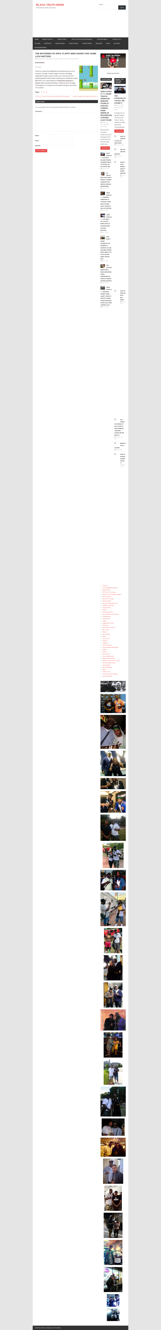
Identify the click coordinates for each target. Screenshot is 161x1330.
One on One (106, 638)
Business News (66, 59)
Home (36, 39)
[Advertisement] (80, 25)
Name (37, 135)
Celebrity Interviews (108, 605)
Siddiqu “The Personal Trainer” (119, 81)
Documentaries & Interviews (111, 614)
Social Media (106, 665)
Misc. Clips (106, 630)
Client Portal (60, 43)
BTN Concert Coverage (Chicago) (112, 594)
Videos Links (61, 39)
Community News (108, 612)
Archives (105, 585)
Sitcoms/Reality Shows (109, 663)
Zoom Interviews (107, 676)
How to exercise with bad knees (123, 295)
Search (101, 4)
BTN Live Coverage (108, 599)
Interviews (106, 625)
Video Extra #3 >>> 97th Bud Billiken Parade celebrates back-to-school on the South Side (106, 160)
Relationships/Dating (109, 658)
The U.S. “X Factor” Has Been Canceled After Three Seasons (53, 96)
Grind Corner (106, 618)
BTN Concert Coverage (109, 592)
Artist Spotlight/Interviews (82, 39)
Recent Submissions (108, 656)
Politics (105, 649)
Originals (105, 643)
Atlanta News (106, 590)
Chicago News (102, 39)
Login (108, 43)
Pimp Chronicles (107, 645)
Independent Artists (108, 623)
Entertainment (107, 616)
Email (37, 140)
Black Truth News (54, 59)
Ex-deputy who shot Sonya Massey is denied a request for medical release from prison (105, 179)
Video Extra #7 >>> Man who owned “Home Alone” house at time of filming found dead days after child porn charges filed (106, 296)
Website (37, 145)
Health (104, 621)
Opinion (105, 641)
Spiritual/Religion (107, 667)
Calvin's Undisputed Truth (110, 603)
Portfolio (47, 43)
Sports (104, 669)
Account (117, 43)
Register (99, 43)
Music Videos (106, 634)
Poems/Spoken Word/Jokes (110, 647)
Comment (39, 111)
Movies (105, 632)
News (104, 636)
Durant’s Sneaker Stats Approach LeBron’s (85, 96)
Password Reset (40, 47)
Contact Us (116, 39)
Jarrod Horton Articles (109, 627)
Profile (104, 652)
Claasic (104, 610)
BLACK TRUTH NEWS (50, 4)
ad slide (37, 43)
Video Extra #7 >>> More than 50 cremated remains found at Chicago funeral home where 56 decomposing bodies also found (106, 106)
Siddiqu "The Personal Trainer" (111, 660)
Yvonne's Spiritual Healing (110, 674)
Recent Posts (47, 39)
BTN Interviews (107, 596)
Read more (105, 148)
